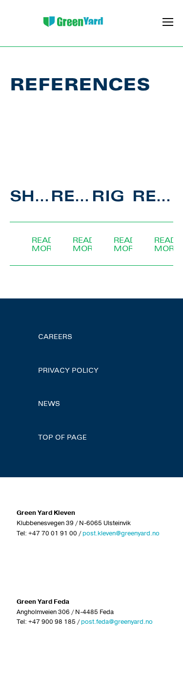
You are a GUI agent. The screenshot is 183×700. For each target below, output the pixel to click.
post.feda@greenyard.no (117, 622)
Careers (55, 337)
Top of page (62, 438)
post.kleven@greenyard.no (121, 533)
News (49, 404)
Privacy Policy (68, 371)
